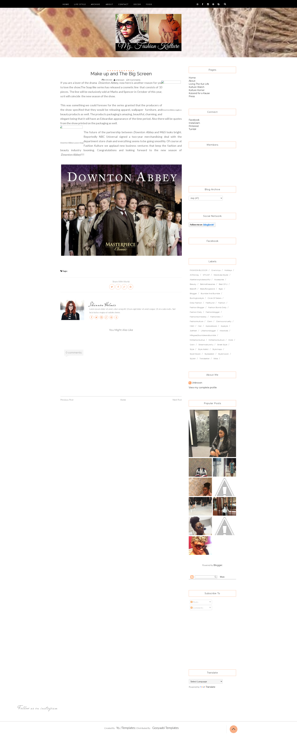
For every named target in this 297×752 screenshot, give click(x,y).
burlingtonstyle (197, 298)
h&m (192, 326)
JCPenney (194, 275)
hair (200, 326)
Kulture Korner (196, 90)
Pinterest (194, 126)
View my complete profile (203, 387)
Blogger (217, 565)
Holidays (228, 270)
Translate (210, 687)
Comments (197, 607)
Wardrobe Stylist (221, 275)
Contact (123, 4)
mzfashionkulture (216, 340)
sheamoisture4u (205, 344)
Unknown (197, 383)
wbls (215, 358)
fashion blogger (197, 307)
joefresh (193, 330)
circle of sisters (214, 298)
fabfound (210, 303)
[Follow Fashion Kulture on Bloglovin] (202, 224)
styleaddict (209, 354)
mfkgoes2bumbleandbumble (203, 335)
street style (222, 344)
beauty (193, 284)
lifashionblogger (208, 330)
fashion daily (196, 312)
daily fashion (196, 303)
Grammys (216, 270)
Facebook (194, 119)
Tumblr (192, 129)
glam (209, 321)
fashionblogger (213, 312)
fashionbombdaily (198, 317)
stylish (193, 358)
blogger (193, 293)
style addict (203, 349)
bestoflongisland (207, 289)
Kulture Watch (196, 87)
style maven (195, 354)
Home (66, 4)
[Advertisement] (208, 638)
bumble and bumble (210, 293)
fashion (221, 303)
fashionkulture (196, 321)
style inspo (217, 349)
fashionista (215, 317)
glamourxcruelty (223, 321)
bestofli (193, 289)
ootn (192, 344)
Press (192, 96)
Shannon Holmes (102, 304)
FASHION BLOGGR (198, 270)
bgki (221, 289)
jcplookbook (211, 326)
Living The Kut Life (199, 84)
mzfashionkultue (197, 340)
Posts (195, 602)
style (192, 349)
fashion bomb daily (217, 307)
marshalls (224, 330)
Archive (95, 4)
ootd (230, 340)
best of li (223, 284)
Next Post (177, 399)
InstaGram (194, 123)
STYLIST (206, 275)
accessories (219, 279)
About (109, 4)
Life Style (80, 4)
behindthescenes (207, 284)
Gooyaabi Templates (165, 728)
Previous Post (66, 399)
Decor (137, 4)
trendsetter (205, 358)
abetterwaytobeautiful (200, 279)
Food (149, 4)
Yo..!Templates (125, 728)
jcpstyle (224, 326)
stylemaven (223, 354)
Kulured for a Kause (199, 93)
